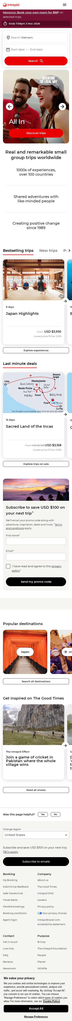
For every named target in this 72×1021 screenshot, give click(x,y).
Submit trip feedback (16, 886)
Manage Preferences (36, 1016)
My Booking (10, 880)
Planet (41, 961)
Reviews (8, 961)
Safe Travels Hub (13, 893)
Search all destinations (36, 681)
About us (42, 880)
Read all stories (36, 789)
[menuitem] (11, 5)
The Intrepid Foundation (52, 948)
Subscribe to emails (36, 861)
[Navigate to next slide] (62, 106)
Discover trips (36, 133)
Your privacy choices (54, 913)
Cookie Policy (51, 1001)
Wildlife (42, 968)
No (55, 814)
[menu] (64, 4)
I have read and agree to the (36, 568)
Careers (42, 899)
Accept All (36, 1008)
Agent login (10, 919)
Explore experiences (36, 350)
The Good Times (47, 886)
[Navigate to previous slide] (9, 106)
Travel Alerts (10, 899)
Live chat (8, 948)
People (41, 955)
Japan (25, 652)
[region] (36, 997)
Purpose (43, 936)
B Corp (41, 941)
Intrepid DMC (45, 893)
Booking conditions (15, 913)
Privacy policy (45, 906)
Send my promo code (36, 581)
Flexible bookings (13, 906)
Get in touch (10, 941)
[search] (36, 37)
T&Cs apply (10, 852)
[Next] (69, 251)
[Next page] (65, 301)
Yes (43, 814)
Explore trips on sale (36, 463)
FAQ (5, 955)
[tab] (18, 250)
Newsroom (9, 968)
